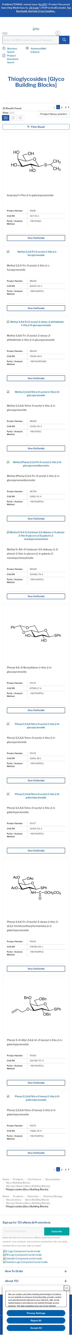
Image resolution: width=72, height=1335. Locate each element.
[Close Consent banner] (66, 1288)
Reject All (36, 1320)
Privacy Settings (36, 1313)
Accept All (36, 1328)
